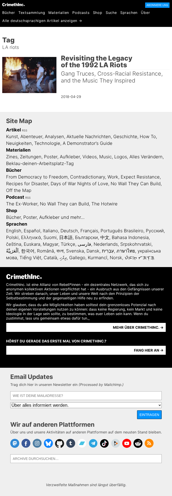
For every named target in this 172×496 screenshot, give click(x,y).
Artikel (13, 130)
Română (45, 251)
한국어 (27, 251)
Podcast (15, 197)
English (13, 230)
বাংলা (60, 251)
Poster (50, 156)
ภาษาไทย (125, 251)
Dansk (92, 251)
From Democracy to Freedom (37, 177)
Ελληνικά (31, 237)
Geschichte (125, 136)
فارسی (84, 244)
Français (89, 230)
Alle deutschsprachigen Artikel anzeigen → (42, 20)
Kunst (12, 136)
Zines (11, 156)
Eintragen (149, 415)
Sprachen (129, 12)
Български (86, 237)
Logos (120, 156)
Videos (89, 156)
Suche (111, 12)
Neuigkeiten (19, 143)
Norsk (116, 257)
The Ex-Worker (21, 204)
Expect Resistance (140, 177)
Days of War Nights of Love (79, 183)
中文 (104, 237)
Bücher (8, 12)
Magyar (50, 244)
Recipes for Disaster (27, 183)
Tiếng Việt (30, 257)
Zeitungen (30, 156)
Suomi (50, 237)
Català (50, 257)
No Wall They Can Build (136, 183)
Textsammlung (31, 12)
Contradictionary (87, 177)
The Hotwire (104, 204)
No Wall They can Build (64, 204)
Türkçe (68, 244)
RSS (24, 130)
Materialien (58, 12)
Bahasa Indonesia (130, 237)
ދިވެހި (63, 257)
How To (148, 136)
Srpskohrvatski (135, 244)
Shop (97, 12)
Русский (155, 230)
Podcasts (80, 12)
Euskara (32, 244)
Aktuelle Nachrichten (89, 136)
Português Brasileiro (122, 230)
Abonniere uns (157, 5)
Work (113, 177)
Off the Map (18, 190)
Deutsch (69, 230)
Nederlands (106, 244)
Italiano (50, 230)
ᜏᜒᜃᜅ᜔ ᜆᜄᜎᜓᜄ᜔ (139, 257)
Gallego (77, 257)
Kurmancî (97, 257)
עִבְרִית (108, 251)
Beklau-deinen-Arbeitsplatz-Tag (40, 163)
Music (105, 156)
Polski (12, 237)
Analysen (54, 136)
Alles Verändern (146, 156)
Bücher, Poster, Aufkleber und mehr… (45, 217)
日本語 (66, 237)
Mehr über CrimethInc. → (138, 327)
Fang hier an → (148, 350)
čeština (13, 244)
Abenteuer (31, 136)
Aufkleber (70, 156)
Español (32, 230)
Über (145, 12)
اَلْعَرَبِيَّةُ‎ (12, 251)
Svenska (75, 251)
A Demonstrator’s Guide (87, 143)
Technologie (47, 143)
